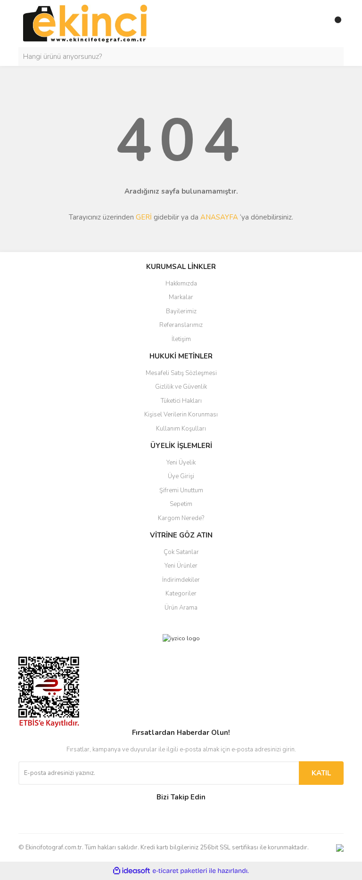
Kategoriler (181, 593)
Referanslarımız (181, 325)
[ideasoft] (131, 871)
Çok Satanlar (181, 552)
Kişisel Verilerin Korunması (181, 414)
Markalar (181, 297)
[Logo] (85, 23)
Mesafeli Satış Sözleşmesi (181, 373)
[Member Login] (315, 23)
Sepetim (181, 504)
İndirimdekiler (181, 580)
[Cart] (334, 23)
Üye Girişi (181, 476)
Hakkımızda (181, 283)
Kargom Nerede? (181, 518)
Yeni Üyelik (181, 462)
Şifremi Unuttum (181, 490)
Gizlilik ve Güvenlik (181, 387)
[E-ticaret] (179, 871)
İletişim (181, 339)
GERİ (144, 217)
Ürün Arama (181, 607)
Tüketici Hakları (181, 401)
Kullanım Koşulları (181, 428)
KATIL (321, 773)
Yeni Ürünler (181, 566)
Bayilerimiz (181, 311)
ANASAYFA (219, 217)
